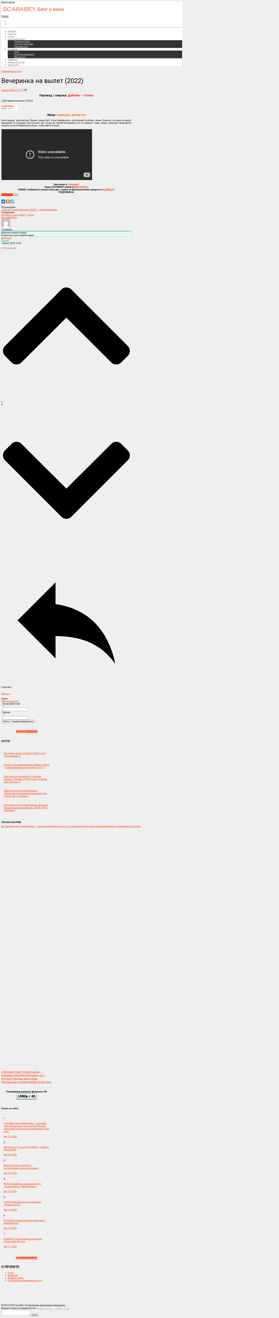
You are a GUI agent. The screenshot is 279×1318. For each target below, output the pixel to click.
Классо (5, 240)
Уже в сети (13, 65)
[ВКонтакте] (3, 201)
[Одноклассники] (8, 201)
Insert (34, 1315)
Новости (12, 34)
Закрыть (5, 694)
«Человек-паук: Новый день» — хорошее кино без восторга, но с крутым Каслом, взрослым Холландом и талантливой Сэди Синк (26, 1077)
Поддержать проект (26, 731)
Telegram (73, 184)
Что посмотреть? (16, 39)
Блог (16, 52)
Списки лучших (22, 41)
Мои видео (20, 57)
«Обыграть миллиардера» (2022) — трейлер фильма (29, 209)
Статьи (11, 36)
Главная (12, 31)
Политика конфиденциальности (25, 1280)
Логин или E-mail (11, 704)
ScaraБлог (13, 49)
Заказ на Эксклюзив (26, 1258)
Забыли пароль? (10, 701)
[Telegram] (12, 201)
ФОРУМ (5, 741)
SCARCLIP (108, 189)
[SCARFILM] (33, 10)
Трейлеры (13, 59)
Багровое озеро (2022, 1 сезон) (17, 215)
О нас (11, 1272)
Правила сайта (16, 1278)
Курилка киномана (24, 54)
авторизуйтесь (9, 217)
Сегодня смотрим (23, 44)
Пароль (6, 712)
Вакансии (13, 1275)
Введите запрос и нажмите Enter (18, 1308)
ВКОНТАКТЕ (80, 187)
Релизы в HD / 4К (16, 62)
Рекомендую (21, 46)
